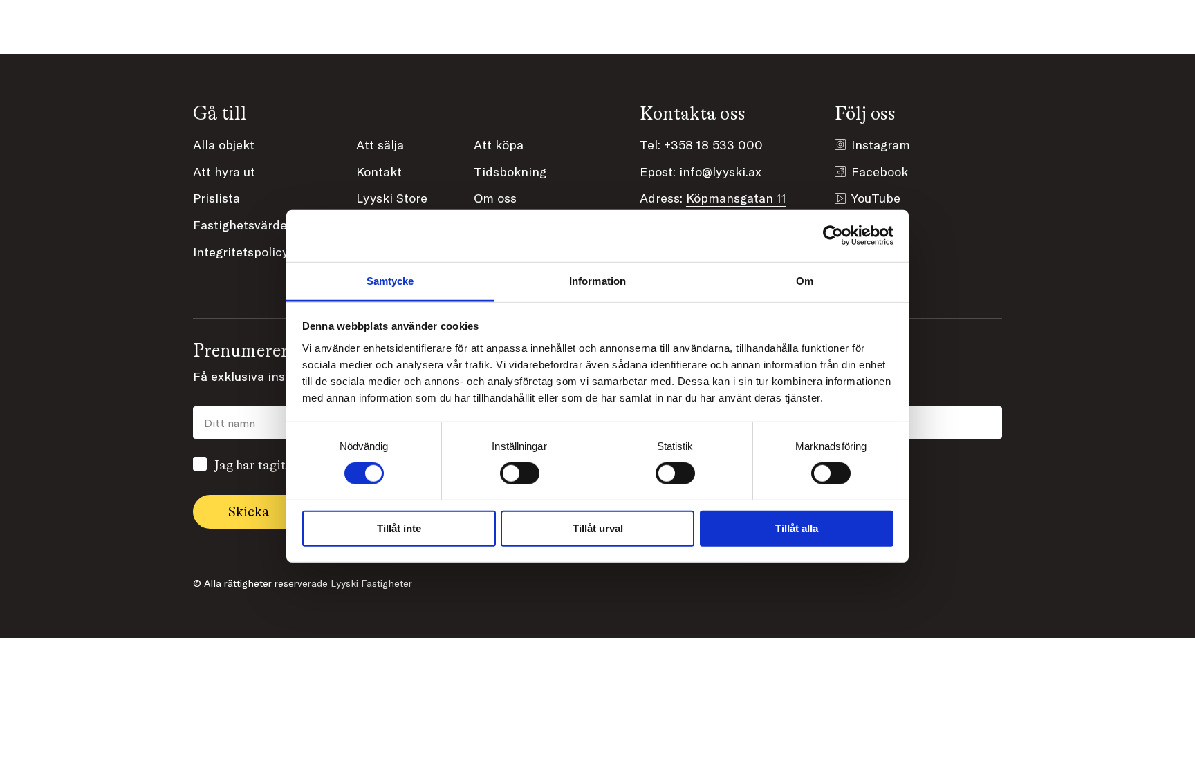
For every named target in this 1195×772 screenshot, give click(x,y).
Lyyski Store (391, 197)
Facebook (879, 171)
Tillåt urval (598, 528)
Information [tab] (597, 280)
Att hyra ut (224, 171)
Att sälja (380, 144)
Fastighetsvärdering (251, 224)
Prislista (216, 197)
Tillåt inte (399, 528)
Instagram (880, 144)
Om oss (495, 197)
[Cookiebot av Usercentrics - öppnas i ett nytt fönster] (832, 235)
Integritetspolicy (240, 251)
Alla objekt (223, 144)
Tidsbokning (510, 171)
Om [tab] (804, 280)
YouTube (875, 197)
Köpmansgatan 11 (736, 197)
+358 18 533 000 (713, 144)
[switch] (519, 473)
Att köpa (499, 144)
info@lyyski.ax (720, 171)
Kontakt (379, 171)
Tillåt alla (796, 528)
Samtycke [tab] (390, 280)
